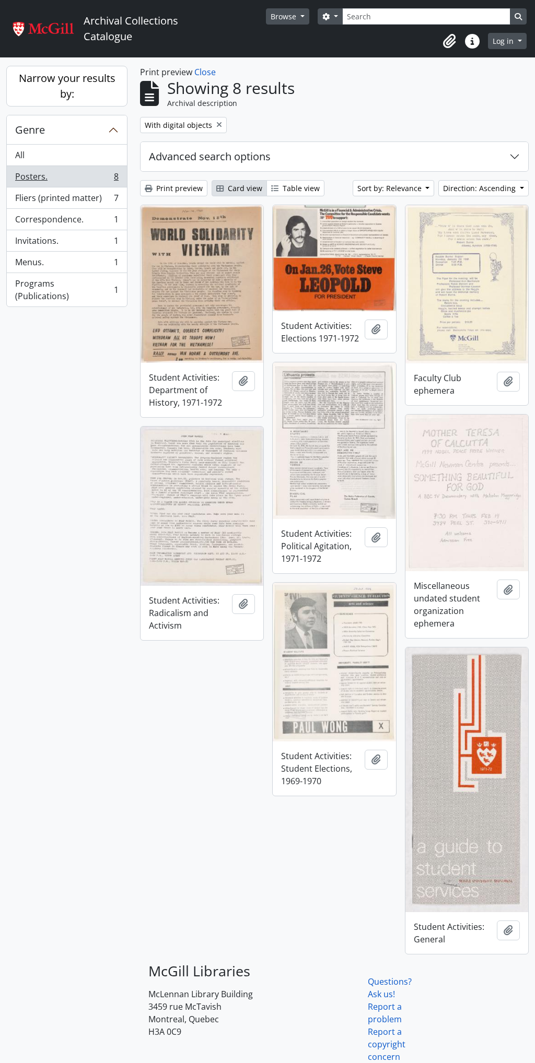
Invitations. (67, 243)
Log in (504, 41)
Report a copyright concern (386, 1044)
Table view (300, 188)
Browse (284, 16)
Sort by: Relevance (390, 188)
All (20, 155)
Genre (30, 130)
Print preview (178, 188)
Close (205, 72)
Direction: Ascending (480, 188)
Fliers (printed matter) (67, 200)
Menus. (67, 264)
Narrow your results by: (67, 86)
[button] (449, 41)
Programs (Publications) (67, 290)
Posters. (67, 179)
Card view (244, 188)
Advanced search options (210, 156)
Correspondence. (67, 222)
